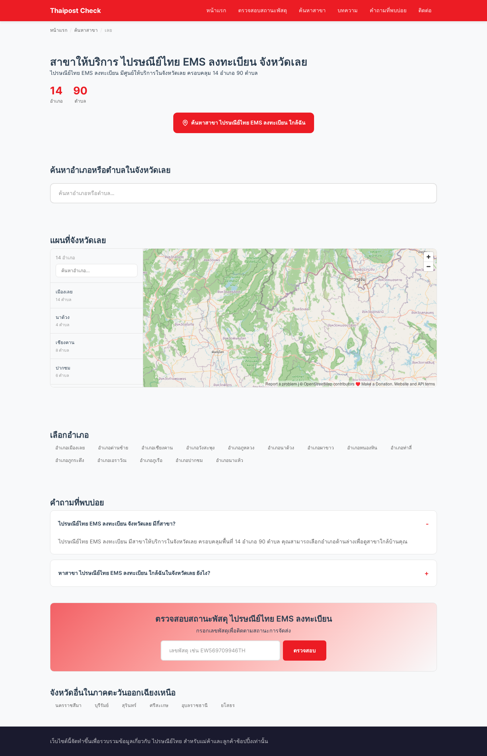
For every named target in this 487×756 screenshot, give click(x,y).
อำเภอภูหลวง (241, 447)
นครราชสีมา (68, 705)
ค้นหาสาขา (312, 10)
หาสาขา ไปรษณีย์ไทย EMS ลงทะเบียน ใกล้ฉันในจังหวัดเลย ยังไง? (134, 573)
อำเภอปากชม (189, 460)
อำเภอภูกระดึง (69, 460)
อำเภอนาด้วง (281, 447)
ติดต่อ (425, 10)
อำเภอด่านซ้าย (113, 447)
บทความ (348, 10)
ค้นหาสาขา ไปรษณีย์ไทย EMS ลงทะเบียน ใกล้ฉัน (248, 122)
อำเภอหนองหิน (362, 447)
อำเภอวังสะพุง (200, 447)
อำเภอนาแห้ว (229, 460)
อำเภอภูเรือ (151, 460)
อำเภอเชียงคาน (157, 447)
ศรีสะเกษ (159, 705)
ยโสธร (228, 705)
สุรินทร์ (129, 705)
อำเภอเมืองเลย (70, 447)
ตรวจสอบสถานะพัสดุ (262, 10)
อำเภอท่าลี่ (401, 447)
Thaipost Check (75, 11)
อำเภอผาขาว (320, 447)
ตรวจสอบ (305, 650)
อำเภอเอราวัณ (112, 460)
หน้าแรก (216, 10)
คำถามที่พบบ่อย (388, 10)
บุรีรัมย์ (102, 705)
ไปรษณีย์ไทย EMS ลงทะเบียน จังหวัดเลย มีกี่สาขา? (117, 523)
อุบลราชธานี (195, 705)
